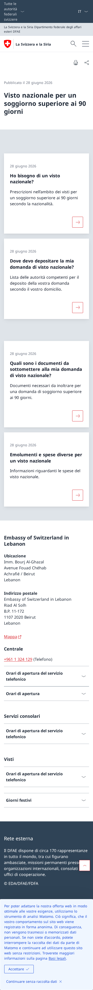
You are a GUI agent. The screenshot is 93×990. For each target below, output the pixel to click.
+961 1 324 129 (18, 659)
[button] (84, 865)
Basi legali (57, 958)
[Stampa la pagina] (75, 62)
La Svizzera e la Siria (33, 44)
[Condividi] (86, 62)
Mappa (10, 636)
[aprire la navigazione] (85, 44)
